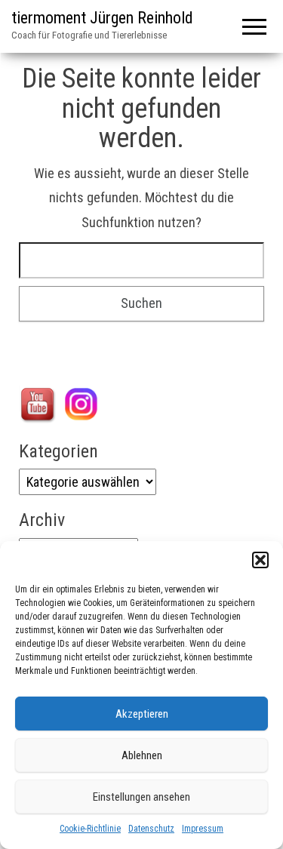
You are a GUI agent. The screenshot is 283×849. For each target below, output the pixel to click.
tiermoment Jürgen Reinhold (102, 17)
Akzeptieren (141, 714)
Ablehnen (142, 755)
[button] (260, 560)
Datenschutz (151, 828)
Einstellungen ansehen (141, 797)
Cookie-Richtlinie (90, 828)
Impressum (202, 828)
